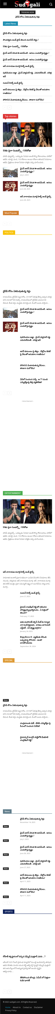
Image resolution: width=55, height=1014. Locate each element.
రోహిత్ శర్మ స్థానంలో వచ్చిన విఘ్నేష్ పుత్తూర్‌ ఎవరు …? (24, 956)
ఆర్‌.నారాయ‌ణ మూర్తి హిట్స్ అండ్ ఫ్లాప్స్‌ (18, 66)
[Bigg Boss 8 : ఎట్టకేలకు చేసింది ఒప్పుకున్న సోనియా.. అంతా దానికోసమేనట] (10, 641)
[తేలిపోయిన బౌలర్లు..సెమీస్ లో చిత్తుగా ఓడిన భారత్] (10, 981)
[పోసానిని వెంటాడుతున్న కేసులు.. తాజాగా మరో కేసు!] (10, 369)
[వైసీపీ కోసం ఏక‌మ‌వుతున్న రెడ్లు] (27, 263)
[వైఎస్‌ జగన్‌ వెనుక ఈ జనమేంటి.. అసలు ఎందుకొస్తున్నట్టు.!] (10, 172)
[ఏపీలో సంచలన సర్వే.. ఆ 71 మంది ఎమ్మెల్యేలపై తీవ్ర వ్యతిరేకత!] (10, 383)
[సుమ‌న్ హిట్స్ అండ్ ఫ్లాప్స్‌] (10, 596)
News (6, 700)
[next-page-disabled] (9, 224)
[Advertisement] (28, 446)
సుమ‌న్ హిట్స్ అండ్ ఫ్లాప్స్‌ (13, 83)
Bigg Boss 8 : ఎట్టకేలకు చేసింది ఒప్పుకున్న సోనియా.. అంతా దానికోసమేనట (33, 640)
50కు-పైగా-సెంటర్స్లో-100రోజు (15, 46)
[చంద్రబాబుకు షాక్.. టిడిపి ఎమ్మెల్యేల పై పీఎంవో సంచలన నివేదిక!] (10, 727)
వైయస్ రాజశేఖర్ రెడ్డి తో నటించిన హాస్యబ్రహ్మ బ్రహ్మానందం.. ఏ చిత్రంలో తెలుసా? (34, 610)
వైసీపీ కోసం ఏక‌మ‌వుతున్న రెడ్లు (27, 17)
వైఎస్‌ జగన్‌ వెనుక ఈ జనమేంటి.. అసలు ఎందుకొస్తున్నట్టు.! (26, 53)
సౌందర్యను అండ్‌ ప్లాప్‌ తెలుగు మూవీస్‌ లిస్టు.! (21, 40)
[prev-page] (5, 107)
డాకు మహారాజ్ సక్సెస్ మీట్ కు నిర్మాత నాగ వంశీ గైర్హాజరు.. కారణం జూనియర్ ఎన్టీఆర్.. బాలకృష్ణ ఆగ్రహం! (35, 625)
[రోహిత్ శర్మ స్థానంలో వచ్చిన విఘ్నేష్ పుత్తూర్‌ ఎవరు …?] (27, 935)
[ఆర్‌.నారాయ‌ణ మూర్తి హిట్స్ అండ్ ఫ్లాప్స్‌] (10, 200)
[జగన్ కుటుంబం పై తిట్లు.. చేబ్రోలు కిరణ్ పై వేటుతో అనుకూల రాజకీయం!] (10, 355)
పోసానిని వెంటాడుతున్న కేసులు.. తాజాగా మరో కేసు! (23, 100)
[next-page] (9, 107)
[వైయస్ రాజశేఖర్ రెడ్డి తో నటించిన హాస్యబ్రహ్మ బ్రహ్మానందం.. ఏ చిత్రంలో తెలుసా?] (10, 610)
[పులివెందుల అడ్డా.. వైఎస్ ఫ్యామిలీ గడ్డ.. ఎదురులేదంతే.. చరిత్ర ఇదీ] (10, 341)
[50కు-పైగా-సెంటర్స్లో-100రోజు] (27, 134)
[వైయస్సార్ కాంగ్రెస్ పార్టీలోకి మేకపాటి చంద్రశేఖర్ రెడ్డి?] (10, 741)
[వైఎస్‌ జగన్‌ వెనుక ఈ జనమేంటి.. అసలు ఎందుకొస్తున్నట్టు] (10, 186)
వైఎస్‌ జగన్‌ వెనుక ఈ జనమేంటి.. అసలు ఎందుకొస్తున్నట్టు (25, 59)
